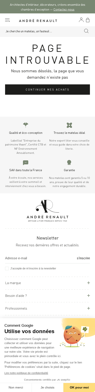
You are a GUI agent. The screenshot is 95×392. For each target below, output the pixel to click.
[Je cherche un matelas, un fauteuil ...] (86, 31)
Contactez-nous (63, 9)
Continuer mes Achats (48, 89)
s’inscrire (83, 258)
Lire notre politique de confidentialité (26, 373)
